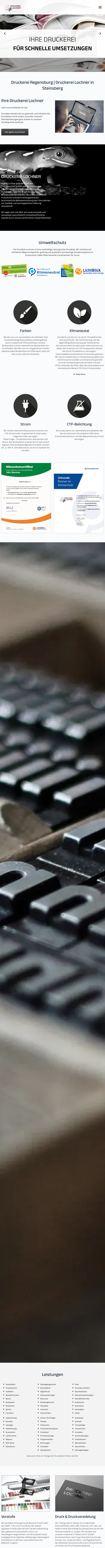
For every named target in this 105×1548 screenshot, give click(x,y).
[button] (100, 7)
